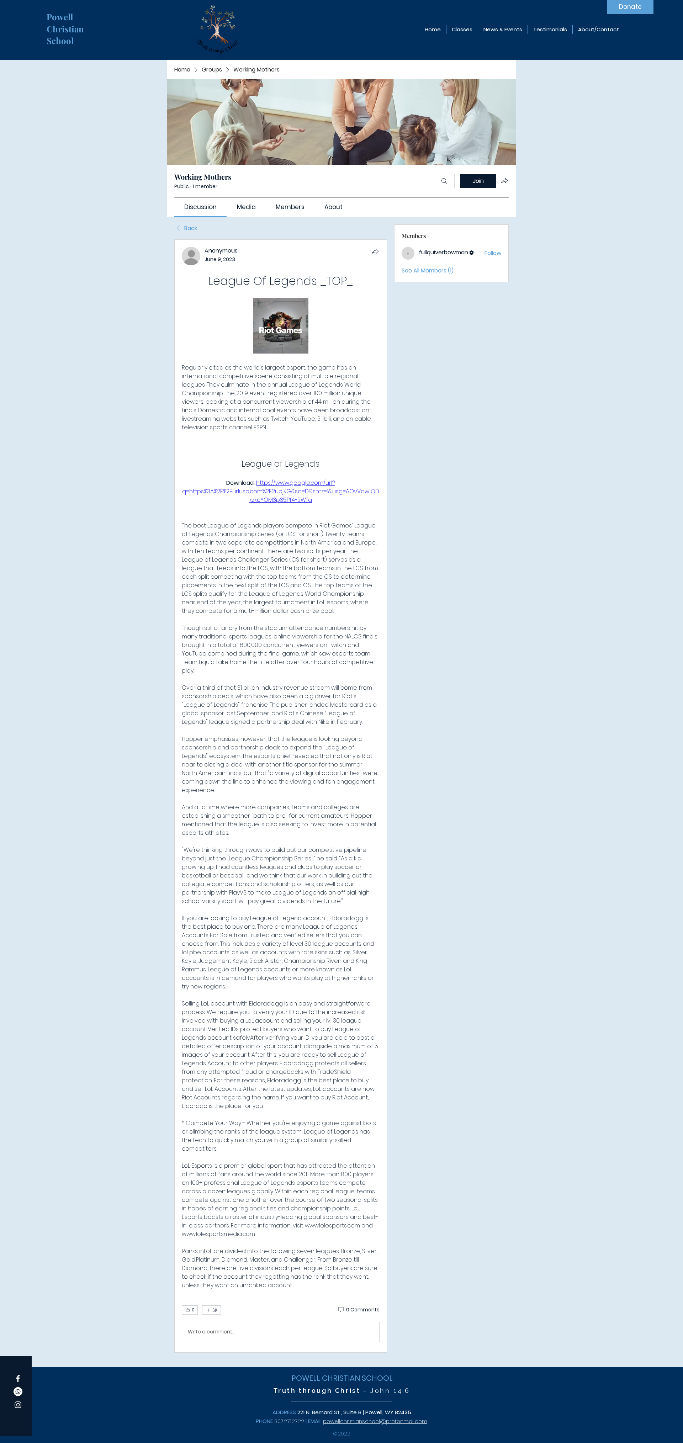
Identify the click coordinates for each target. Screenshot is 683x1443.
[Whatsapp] (18, 1391)
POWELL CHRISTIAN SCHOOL (342, 1378)
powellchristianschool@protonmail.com (375, 1421)
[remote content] (280, 326)
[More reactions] (211, 1310)
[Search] (444, 181)
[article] (280, 796)
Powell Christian (66, 23)
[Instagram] (18, 1404)
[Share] (375, 251)
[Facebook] (18, 1378)
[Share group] (504, 180)
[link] (200, 207)
